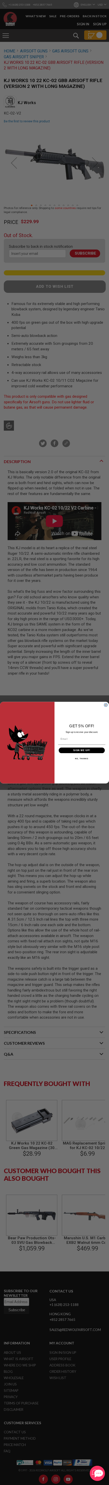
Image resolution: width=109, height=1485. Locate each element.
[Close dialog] (105, 705)
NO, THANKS (81, 759)
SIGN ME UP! (81, 750)
